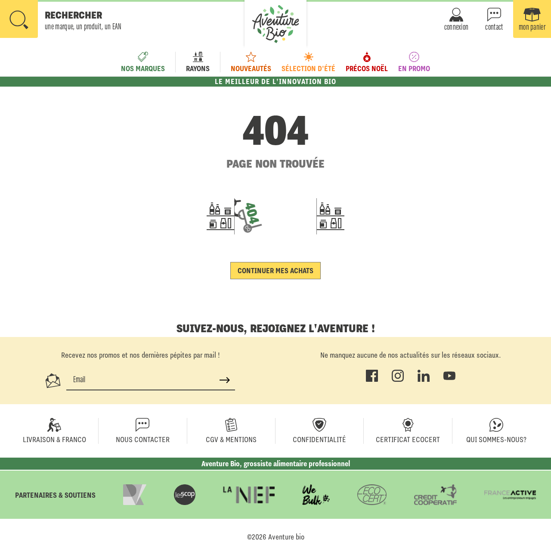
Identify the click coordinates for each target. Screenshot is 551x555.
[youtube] (449, 380)
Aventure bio (286, 537)
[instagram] (398, 380)
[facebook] (372, 380)
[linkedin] (424, 380)
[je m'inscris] (224, 380)
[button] (61, 20)
